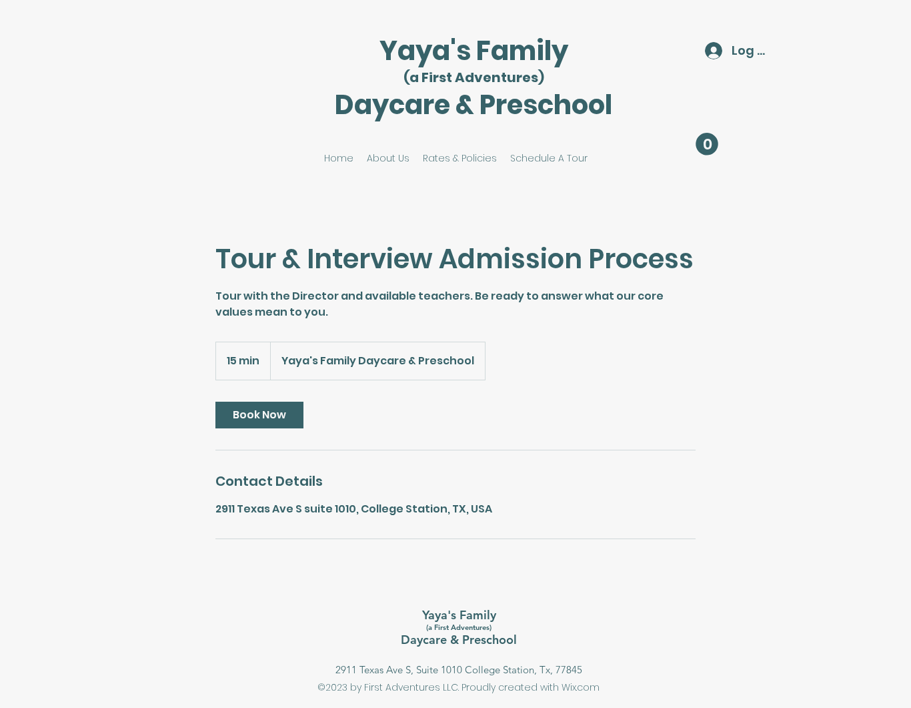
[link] (259, 415)
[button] (707, 144)
